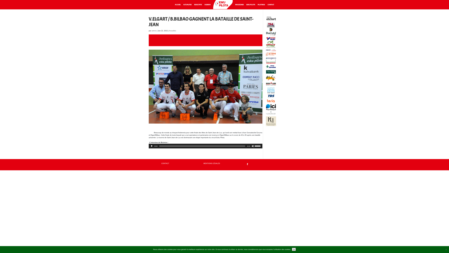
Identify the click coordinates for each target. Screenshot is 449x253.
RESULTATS (198, 5)
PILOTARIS (261, 5)
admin (154, 31)
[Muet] (253, 146)
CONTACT (271, 5)
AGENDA (208, 5)
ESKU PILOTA (250, 5)
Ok (294, 249)
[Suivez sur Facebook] (248, 164)
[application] (205, 146)
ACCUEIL (178, 5)
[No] (446, 249)
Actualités (172, 31)
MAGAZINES (239, 5)
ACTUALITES (187, 5)
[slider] (258, 146)
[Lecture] (152, 146)
